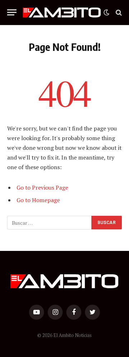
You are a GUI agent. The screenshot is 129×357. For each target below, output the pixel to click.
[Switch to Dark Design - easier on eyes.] (106, 12)
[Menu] (11, 12)
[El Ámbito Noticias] (61, 12)
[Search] (118, 12)
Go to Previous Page (42, 187)
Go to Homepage (38, 200)
